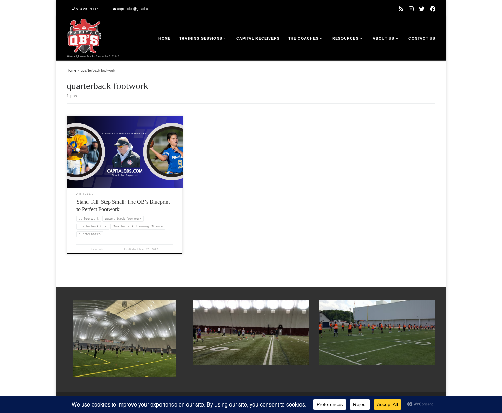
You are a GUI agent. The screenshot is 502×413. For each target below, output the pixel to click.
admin (99, 249)
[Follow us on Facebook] (432, 9)
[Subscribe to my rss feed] (401, 9)
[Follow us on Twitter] (421, 9)
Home (71, 70)
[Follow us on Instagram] (411, 9)
